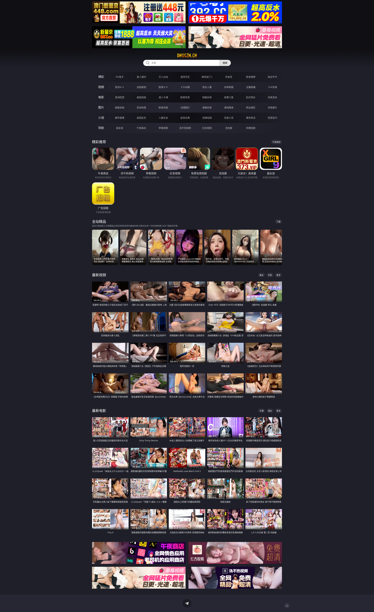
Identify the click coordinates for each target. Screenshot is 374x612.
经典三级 (228, 97)
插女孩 (119, 128)
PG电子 (120, 77)
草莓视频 (163, 128)
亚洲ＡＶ (119, 87)
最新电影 (99, 410)
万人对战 (163, 77)
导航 (101, 128)
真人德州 (141, 77)
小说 (101, 118)
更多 (278, 275)
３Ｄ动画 (185, 87)
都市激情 (119, 117)
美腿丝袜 (207, 107)
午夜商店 (141, 128)
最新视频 (99, 274)
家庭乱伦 (141, 117)
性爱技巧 (272, 117)
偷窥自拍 (119, 107)
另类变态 (272, 97)
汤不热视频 (185, 128)
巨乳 (270, 275)
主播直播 (250, 87)
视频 (101, 87)
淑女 (270, 410)
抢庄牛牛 (272, 77)
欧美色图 (163, 107)
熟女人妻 (207, 87)
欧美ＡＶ (163, 87)
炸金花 (228, 77)
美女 (261, 275)
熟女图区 (250, 107)
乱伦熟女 (250, 97)
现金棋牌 (250, 77)
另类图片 (272, 107)
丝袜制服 (228, 87)
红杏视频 (207, 128)
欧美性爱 (185, 97)
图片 (101, 107)
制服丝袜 (207, 97)
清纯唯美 (228, 107)
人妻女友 (163, 117)
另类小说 (228, 117)
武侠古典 (185, 117)
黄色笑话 (250, 117)
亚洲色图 (141, 107)
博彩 (101, 77)
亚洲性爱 (119, 97)
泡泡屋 (228, 128)
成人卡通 (163, 97)
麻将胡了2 (207, 77)
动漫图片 (185, 107)
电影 (101, 97)
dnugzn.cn (187, 55)
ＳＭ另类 (272, 87)
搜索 (225, 62)
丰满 (261, 410)
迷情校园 (207, 117)
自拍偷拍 (141, 87)
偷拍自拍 (141, 97)
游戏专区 (185, 77)
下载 (278, 221)
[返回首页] (286, 605)
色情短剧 (250, 128)
